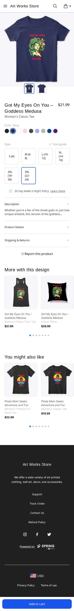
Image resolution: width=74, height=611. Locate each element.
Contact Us (37, 512)
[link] (21, 292)
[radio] (12, 156)
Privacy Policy (26, 585)
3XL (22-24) (27, 175)
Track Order (37, 503)
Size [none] (7, 144)
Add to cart (37, 604)
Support (37, 494)
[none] (57, 144)
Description (12, 204)
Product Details (14, 227)
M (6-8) (28, 156)
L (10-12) (45, 156)
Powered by (27, 546)
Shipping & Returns (17, 240)
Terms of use (49, 585)
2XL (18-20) (10, 175)
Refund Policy (37, 522)
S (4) (11, 156)
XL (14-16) (61, 156)
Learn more (57, 191)
